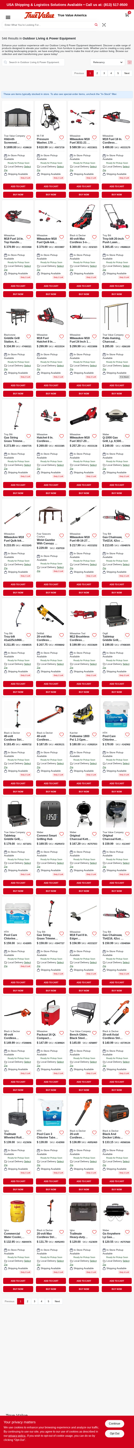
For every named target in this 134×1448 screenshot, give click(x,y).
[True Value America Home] (39, 15)
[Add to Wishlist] (28, 137)
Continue (114, 1423)
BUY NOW (18, 194)
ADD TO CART (18, 186)
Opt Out (114, 1433)
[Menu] (8, 17)
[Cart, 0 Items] (127, 15)
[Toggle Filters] (130, 62)
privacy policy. (17, 1435)
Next (126, 73)
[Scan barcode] (104, 25)
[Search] (96, 24)
